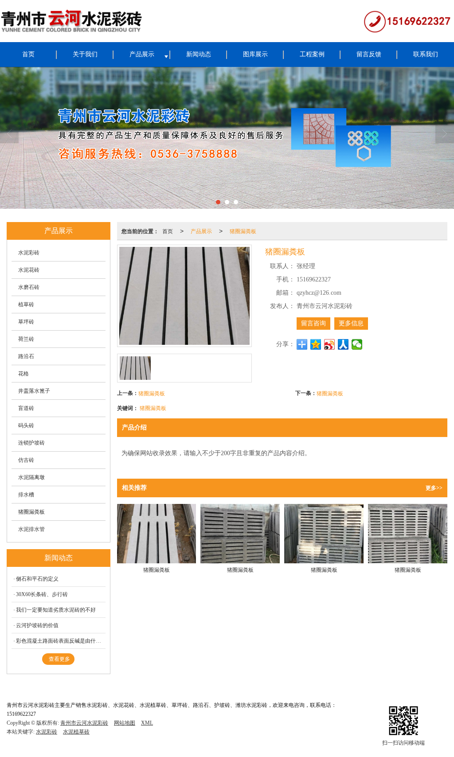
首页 (28, 54)
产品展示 (141, 54)
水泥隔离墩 (31, 477)
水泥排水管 (31, 529)
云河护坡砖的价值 (37, 625)
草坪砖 (26, 322)
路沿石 (26, 356)
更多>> (434, 488)
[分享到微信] (357, 344)
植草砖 (26, 304)
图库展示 (255, 54)
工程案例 (312, 54)
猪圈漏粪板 (243, 230)
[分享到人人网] (343, 344)
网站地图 (124, 723)
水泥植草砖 (76, 732)
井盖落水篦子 (34, 391)
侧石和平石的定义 (37, 579)
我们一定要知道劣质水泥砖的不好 (56, 610)
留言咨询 (313, 323)
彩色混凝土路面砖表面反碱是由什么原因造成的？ (61, 641)
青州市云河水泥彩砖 (84, 723)
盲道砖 (26, 408)
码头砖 (26, 425)
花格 (23, 374)
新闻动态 (198, 54)
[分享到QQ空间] (315, 344)
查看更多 (59, 659)
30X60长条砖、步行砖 (42, 594)
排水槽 (26, 495)
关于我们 (85, 54)
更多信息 (351, 323)
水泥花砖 (28, 270)
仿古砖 (26, 460)
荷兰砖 (26, 339)
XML (147, 723)
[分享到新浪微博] (329, 344)
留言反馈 (368, 54)
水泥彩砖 (28, 253)
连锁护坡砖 (31, 443)
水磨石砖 (28, 287)
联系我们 (425, 54)
